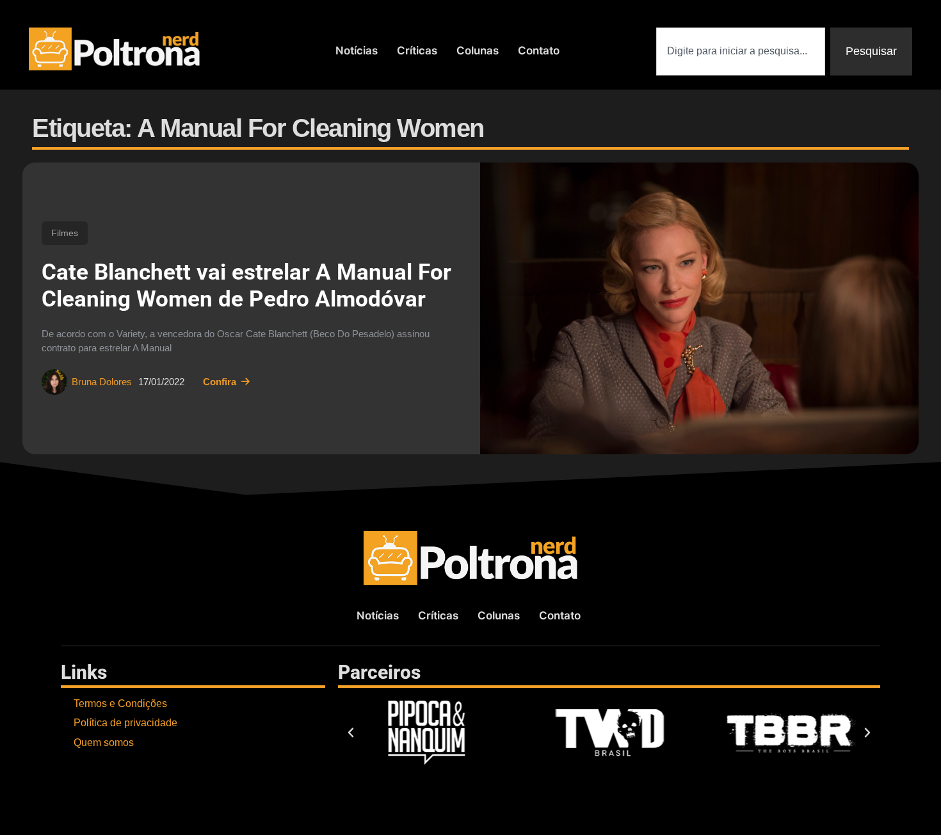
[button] (350, 732)
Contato (538, 50)
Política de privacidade (125, 722)
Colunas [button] (477, 50)
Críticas (417, 50)
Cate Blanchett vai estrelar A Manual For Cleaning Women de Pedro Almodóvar (246, 285)
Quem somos (104, 742)
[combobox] (740, 52)
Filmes (64, 233)
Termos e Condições (120, 703)
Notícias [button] (356, 50)
